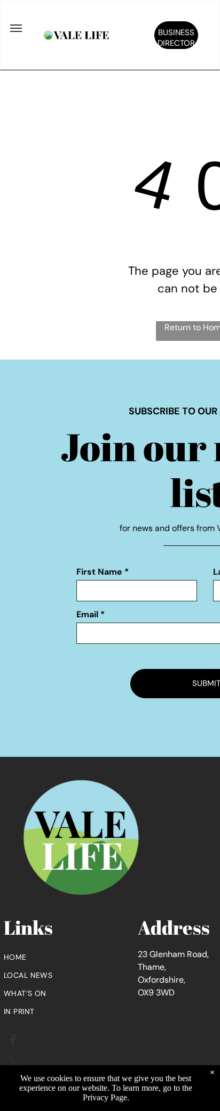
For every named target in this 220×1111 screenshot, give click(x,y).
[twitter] (13, 1063)
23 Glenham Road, (173, 954)
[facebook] (13, 1041)
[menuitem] (71, 957)
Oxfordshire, (161, 979)
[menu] (16, 28)
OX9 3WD (156, 992)
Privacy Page (105, 1097)
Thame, (152, 967)
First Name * (102, 571)
